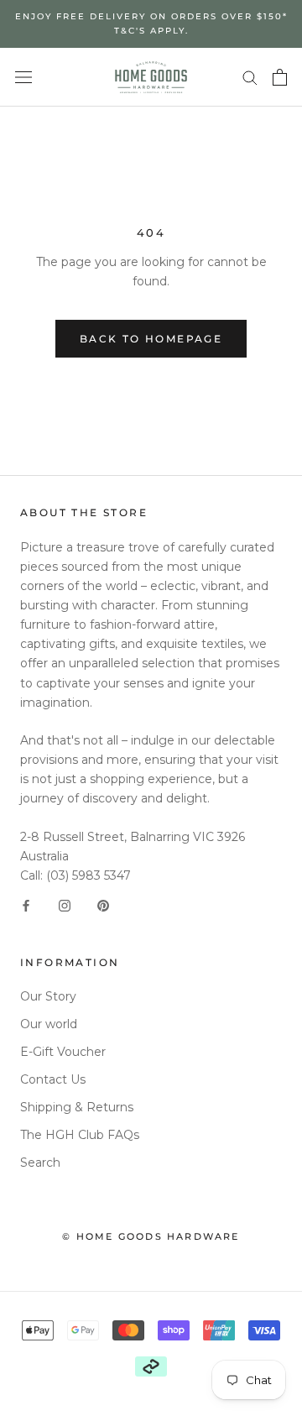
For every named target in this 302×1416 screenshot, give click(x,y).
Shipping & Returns (76, 1107)
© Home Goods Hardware (150, 1236)
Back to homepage (151, 338)
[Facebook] (26, 904)
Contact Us (53, 1079)
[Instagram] (64, 904)
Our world (48, 1024)
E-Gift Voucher (63, 1051)
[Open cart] (280, 77)
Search (40, 1162)
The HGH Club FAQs (79, 1134)
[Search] (250, 77)
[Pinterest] (103, 904)
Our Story (48, 996)
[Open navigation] (23, 77)
